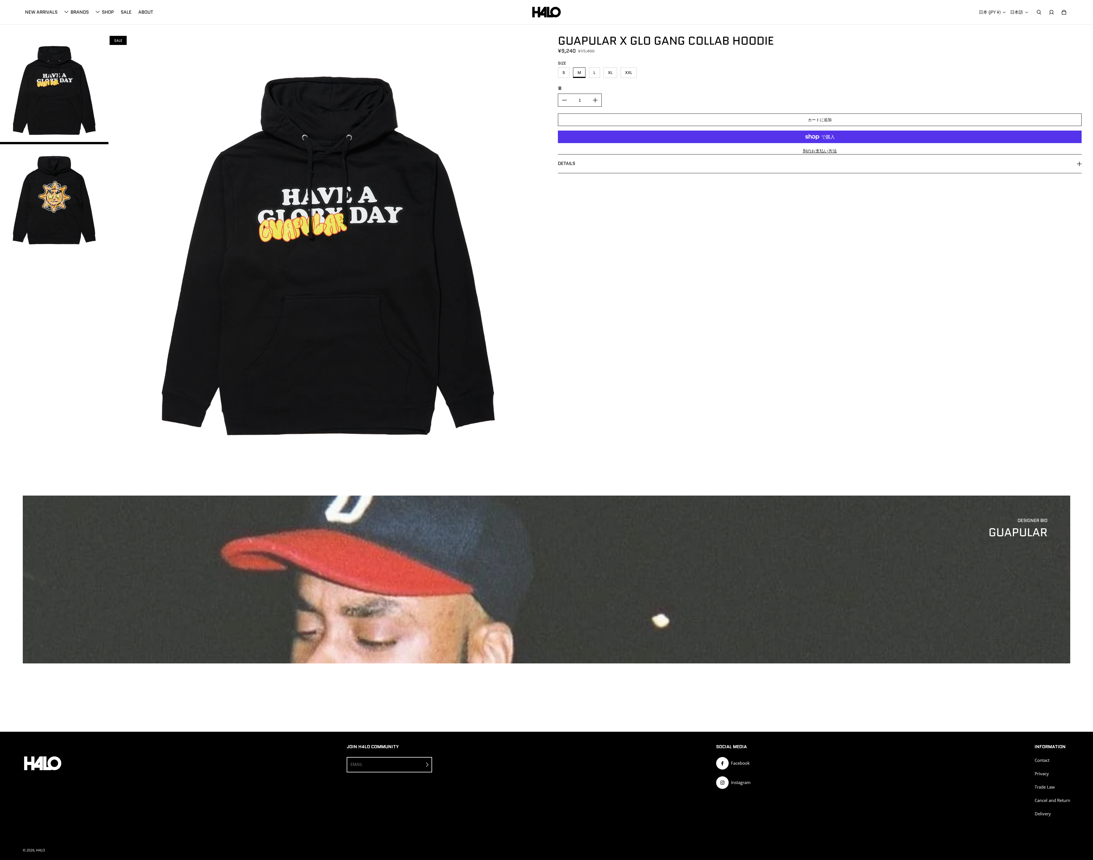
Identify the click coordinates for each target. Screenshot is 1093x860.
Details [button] (566, 163)
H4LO (40, 850)
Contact (1042, 760)
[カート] (1064, 12)
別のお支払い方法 (820, 151)
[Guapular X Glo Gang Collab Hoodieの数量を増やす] (595, 100)
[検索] (1039, 12)
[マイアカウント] (1051, 12)
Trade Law (1045, 787)
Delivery (1043, 814)
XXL (628, 72)
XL (610, 72)
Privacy (1042, 774)
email (356, 764)
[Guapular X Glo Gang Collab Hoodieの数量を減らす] (564, 100)
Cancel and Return (1052, 800)
